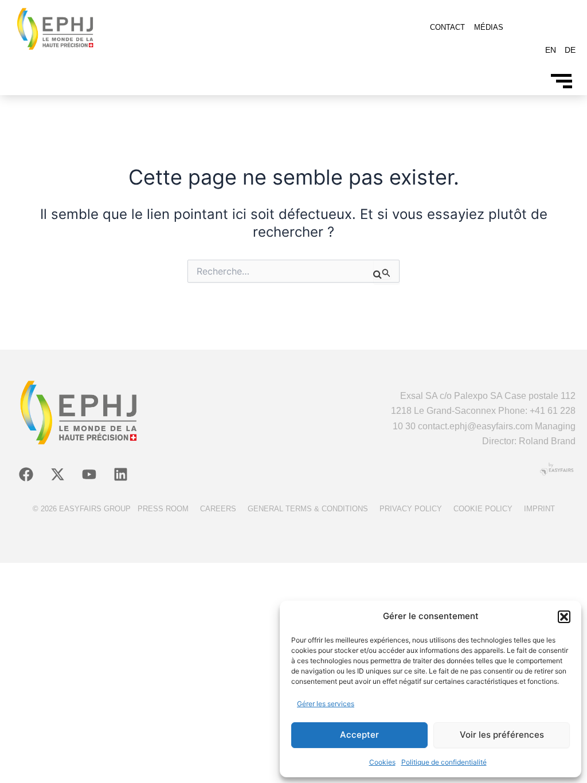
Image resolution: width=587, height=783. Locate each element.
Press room (163, 508)
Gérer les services (325, 703)
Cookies (382, 762)
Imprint (539, 508)
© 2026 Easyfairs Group (82, 508)
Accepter (359, 734)
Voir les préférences (502, 734)
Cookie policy (482, 508)
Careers (218, 508)
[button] (564, 617)
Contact (447, 27)
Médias (488, 27)
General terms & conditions (308, 508)
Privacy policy (410, 508)
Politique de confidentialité (444, 762)
